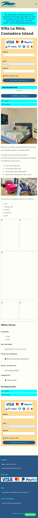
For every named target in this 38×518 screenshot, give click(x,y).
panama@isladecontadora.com (11, 468)
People (5, 52)
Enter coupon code (11, 76)
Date (4, 61)
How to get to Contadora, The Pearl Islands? (15, 492)
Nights (5, 68)
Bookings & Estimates (18, 80)
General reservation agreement (18, 359)
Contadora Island (13, 370)
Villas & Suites (12, 380)
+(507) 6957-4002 (9, 464)
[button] (35, 4)
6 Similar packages (20, 96)
